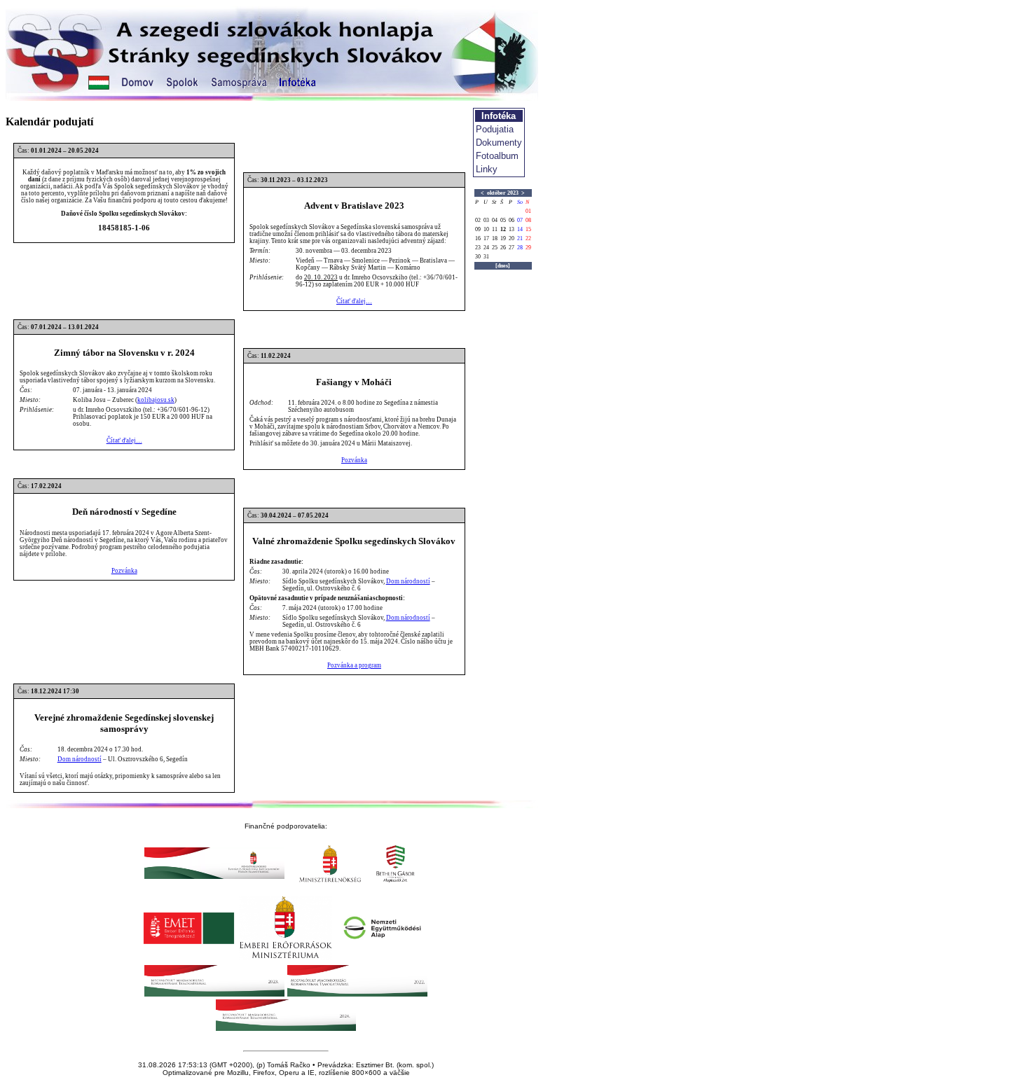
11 (494, 229)
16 (478, 238)
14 (520, 229)
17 (486, 238)
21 (520, 238)
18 (494, 238)
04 (494, 220)
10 (486, 229)
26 (503, 247)
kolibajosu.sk (155, 399)
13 (511, 229)
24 (486, 247)
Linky (486, 169)
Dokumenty (499, 142)
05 (503, 220)
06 (511, 220)
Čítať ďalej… (354, 301)
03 (486, 220)
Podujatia (495, 129)
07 (520, 220)
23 (478, 247)
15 (528, 229)
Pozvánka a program (354, 665)
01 (528, 211)
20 (511, 238)
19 (503, 238)
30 (478, 257)
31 (486, 257)
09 (478, 229)
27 (511, 247)
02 (478, 220)
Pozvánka (354, 460)
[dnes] (502, 266)
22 (528, 238)
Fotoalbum (497, 156)
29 (528, 247)
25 (494, 247)
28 (520, 247)
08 (528, 220)
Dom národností (408, 581)
